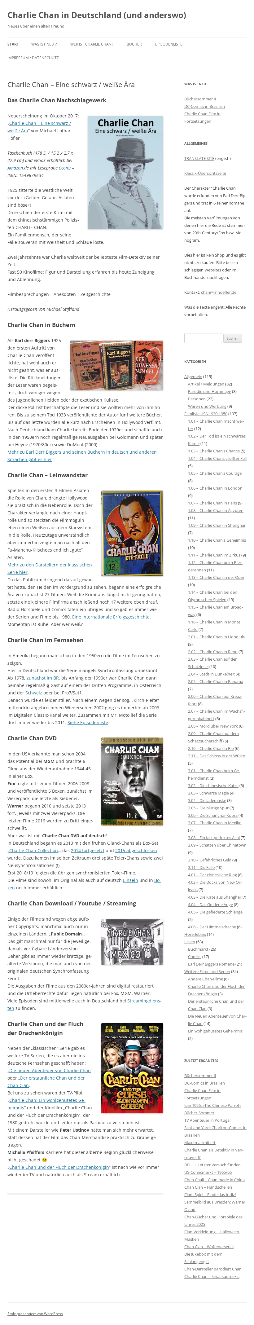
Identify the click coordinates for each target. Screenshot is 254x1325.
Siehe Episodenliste (88, 722)
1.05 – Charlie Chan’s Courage (215, 473)
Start (13, 44)
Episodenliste (168, 44)
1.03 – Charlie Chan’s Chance (214, 451)
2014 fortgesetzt (87, 850)
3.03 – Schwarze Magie (208, 793)
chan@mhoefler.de (218, 292)
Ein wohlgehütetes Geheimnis (215, 1031)
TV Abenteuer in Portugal (207, 1120)
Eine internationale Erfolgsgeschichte (111, 617)
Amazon (15, 168)
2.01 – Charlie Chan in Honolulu (216, 637)
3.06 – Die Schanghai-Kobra (213, 815)
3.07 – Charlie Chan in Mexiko (215, 822)
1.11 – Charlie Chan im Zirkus (214, 555)
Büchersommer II (200, 99)
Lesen (189, 941)
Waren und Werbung (207, 406)
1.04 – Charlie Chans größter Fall (217, 458)
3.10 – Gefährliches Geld (209, 860)
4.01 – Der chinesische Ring (212, 875)
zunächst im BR (43, 678)
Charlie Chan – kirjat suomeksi (211, 1276)
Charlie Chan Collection (33, 850)
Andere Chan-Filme (205, 979)
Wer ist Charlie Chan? (91, 44)
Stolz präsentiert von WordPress (35, 1313)
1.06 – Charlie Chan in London (215, 488)
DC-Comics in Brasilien (204, 106)
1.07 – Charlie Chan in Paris (212, 503)
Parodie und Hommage (209, 391)
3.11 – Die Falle (201, 867)
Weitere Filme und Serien (207, 971)
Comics (194, 956)
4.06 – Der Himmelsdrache (212, 927)
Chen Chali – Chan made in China (214, 1179)
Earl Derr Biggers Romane (211, 964)
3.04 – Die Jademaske (207, 800)
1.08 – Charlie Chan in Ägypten (215, 510)
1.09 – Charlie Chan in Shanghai (216, 525)
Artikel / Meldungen (206, 384)
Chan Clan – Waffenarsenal (209, 1246)
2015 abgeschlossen (136, 850)
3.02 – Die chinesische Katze (213, 785)
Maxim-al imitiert (200, 1142)
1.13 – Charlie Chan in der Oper (216, 577)
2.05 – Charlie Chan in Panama (215, 681)
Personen (197, 399)
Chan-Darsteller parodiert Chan (213, 1269)
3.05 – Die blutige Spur (208, 808)
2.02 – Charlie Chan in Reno (213, 651)
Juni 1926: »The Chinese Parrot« (212, 1105)
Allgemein (193, 376)
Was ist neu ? (44, 44)
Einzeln (130, 880)
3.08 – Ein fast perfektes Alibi (214, 837)
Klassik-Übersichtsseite (205, 173)
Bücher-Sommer (199, 1113)
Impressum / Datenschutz (33, 57)
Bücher (134, 44)
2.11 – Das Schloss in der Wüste (216, 756)
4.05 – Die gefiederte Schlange (215, 912)
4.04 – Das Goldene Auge (210, 904)
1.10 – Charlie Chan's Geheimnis (217, 540)
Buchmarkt (198, 949)
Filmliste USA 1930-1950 (205, 413)
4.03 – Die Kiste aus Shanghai (214, 897)
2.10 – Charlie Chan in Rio (211, 748)
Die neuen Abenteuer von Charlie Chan (50, 1070)
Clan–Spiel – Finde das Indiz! (210, 1194)
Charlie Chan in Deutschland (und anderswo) (96, 14)
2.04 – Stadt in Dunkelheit (211, 674)
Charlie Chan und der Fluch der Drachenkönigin (59, 1167)
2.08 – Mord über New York (213, 726)
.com (64, 168)
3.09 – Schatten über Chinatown (217, 845)
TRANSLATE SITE (199, 158)
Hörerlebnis (195, 934)
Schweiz (33, 693)
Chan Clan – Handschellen (208, 1187)
